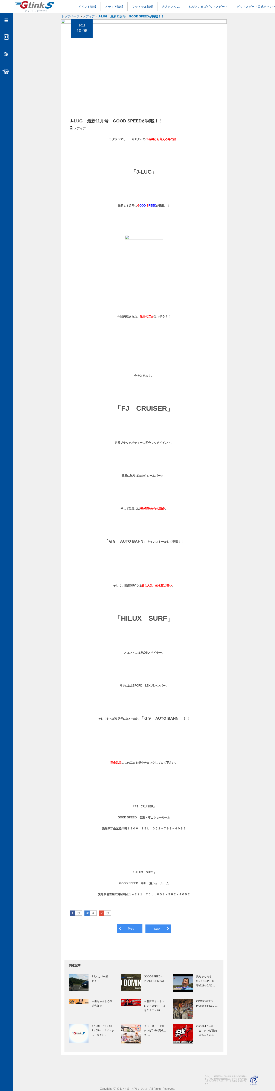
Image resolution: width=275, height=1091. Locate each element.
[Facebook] (78, 913)
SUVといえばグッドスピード (208, 6)
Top (265, 1081)
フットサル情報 (142, 6)
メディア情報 (114, 6)
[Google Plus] (107, 913)
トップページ (70, 16)
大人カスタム (171, 6)
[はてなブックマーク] (87, 913)
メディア (89, 16)
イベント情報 (87, 6)
